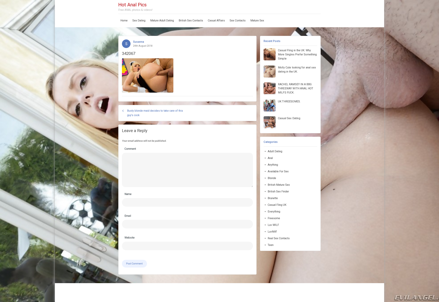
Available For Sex (278, 171)
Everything (274, 211)
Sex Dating (138, 20)
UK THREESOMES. (289, 101)
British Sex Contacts (191, 20)
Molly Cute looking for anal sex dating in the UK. (297, 69)
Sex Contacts (238, 20)
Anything (273, 164)
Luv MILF (273, 225)
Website (129, 237)
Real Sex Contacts (279, 238)
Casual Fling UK (277, 204)
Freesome (274, 218)
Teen (271, 245)
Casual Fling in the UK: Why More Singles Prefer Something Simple (297, 54)
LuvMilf (272, 231)
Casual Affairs (216, 20)
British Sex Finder (278, 191)
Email (127, 215)
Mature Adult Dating (162, 20)
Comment (130, 148)
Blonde (272, 178)
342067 (128, 53)
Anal (270, 158)
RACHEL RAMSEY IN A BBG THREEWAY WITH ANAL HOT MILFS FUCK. (295, 88)
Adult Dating (275, 151)
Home (124, 20)
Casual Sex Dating (289, 118)
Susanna (138, 41)
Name (128, 194)
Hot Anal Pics (132, 5)
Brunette (273, 198)
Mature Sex (257, 20)
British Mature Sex (279, 184)
